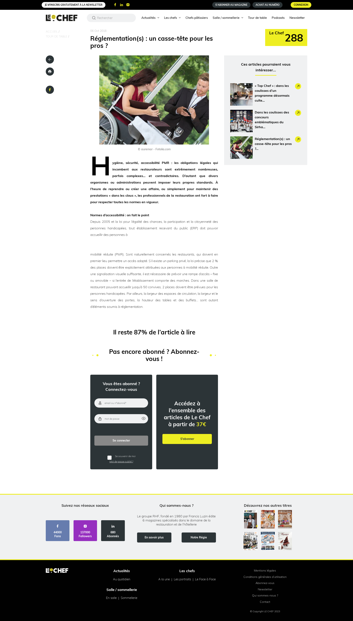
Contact (265, 602)
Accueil (52, 31)
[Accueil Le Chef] (65, 18)
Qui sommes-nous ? (265, 595)
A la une (164, 579)
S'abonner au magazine (231, 4)
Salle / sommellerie (226, 18)
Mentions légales (265, 570)
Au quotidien (121, 579)
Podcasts (278, 18)
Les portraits (182, 579)
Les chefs (170, 18)
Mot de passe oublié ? (121, 461)
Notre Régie (199, 537)
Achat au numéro (267, 4)
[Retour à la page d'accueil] (57, 571)
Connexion (301, 4)
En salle (111, 598)
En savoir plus (154, 537)
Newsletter (297, 18)
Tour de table (257, 18)
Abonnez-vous (265, 583)
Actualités (148, 18)
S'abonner (187, 439)
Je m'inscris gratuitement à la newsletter (73, 4)
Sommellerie (129, 598)
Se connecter (121, 440)
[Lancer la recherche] (94, 18)
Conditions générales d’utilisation (265, 577)
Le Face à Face (205, 579)
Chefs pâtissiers (196, 18)
